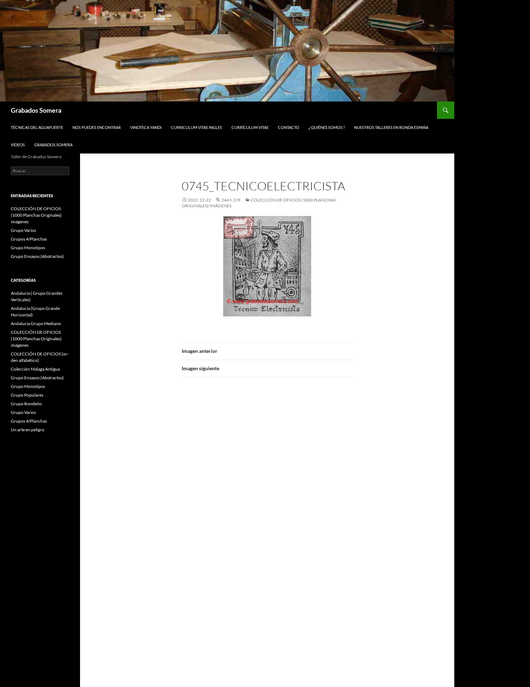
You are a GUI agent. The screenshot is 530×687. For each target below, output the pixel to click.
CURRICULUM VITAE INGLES (196, 127)
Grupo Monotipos (28, 247)
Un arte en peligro (27, 429)
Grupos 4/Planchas (29, 239)
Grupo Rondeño (26, 403)
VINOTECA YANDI (146, 127)
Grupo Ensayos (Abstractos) (37, 256)
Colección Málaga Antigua (35, 369)
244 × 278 (230, 200)
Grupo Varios (23, 230)
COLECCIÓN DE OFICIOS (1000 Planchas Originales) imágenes (36, 215)
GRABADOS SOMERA (53, 144)
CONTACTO (288, 127)
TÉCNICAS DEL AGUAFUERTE (37, 127)
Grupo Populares (27, 395)
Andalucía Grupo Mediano (36, 323)
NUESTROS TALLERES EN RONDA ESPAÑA (391, 127)
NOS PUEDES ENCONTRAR (96, 127)
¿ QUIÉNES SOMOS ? (327, 127)
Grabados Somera (36, 110)
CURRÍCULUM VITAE (250, 127)
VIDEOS (18, 144)
